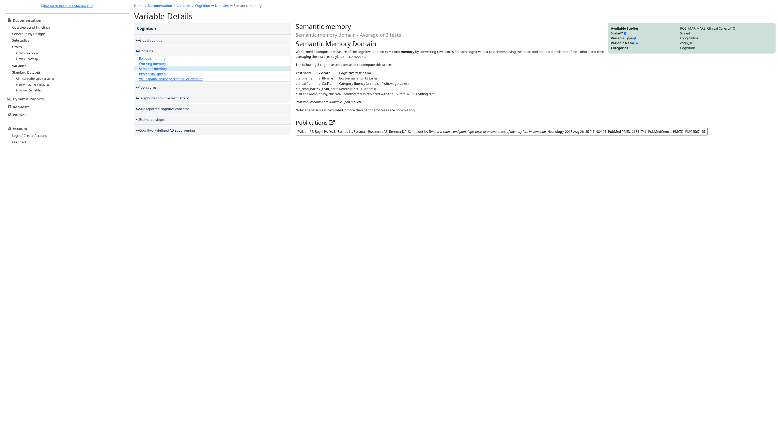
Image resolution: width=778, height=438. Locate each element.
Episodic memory (152, 58)
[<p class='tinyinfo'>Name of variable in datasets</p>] (637, 43)
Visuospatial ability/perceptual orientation (171, 79)
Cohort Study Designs (29, 34)
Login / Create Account (29, 135)
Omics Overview (27, 53)
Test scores (147, 87)
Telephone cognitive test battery (164, 98)
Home (138, 5)
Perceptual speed (152, 74)
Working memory (152, 63)
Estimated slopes (152, 119)
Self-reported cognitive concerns (164, 109)
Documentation (160, 5)
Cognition (202, 5)
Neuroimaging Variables (32, 84)
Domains (222, 5)
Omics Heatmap (27, 59)
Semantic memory (153, 69)
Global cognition (152, 40)
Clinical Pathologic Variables (35, 79)
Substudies (20, 40)
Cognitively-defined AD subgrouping (167, 130)
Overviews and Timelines (31, 27)
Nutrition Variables (29, 90)
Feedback (19, 142)
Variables (19, 66)
